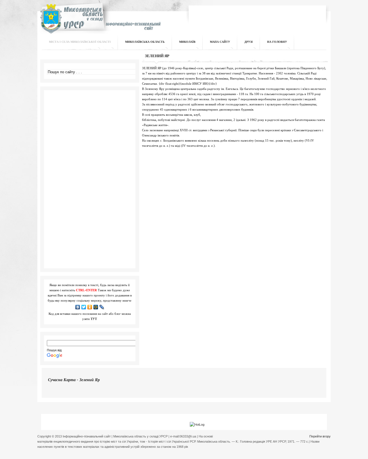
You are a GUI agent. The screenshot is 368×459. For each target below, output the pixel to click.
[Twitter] (84, 307)
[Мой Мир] (96, 307)
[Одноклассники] (90, 307)
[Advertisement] (257, 15)
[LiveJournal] (102, 307)
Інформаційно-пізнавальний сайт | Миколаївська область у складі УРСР (99, 22)
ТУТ (94, 319)
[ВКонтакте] (78, 307)
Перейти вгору (320, 436)
